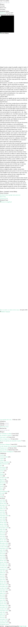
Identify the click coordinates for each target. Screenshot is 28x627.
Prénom (2, 423)
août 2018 (2, 550)
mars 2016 (2, 600)
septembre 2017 (4, 569)
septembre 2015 (4, 610)
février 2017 (3, 581)
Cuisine (2, 458)
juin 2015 (2, 616)
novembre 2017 (4, 565)
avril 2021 (2, 512)
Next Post (3, 196)
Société (2, 486)
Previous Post (4, 198)
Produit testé (3, 477)
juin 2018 (2, 553)
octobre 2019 (3, 526)
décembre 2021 (4, 505)
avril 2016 (2, 598)
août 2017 (2, 571)
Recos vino (3, 7)
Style (1, 489)
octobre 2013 (3, 621)
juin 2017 (2, 574)
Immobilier (3, 469)
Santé (1, 484)
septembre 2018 (4, 548)
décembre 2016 (4, 584)
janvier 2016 (3, 603)
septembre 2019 (4, 527)
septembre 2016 (4, 590)
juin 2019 (2, 533)
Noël (1, 476)
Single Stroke (22, 626)
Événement (3, 467)
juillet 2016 (3, 593)
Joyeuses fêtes (3, 450)
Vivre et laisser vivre (5, 439)
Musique (2, 474)
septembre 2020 (4, 515)
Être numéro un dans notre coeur (10, 310)
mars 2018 (2, 559)
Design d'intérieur (4, 462)
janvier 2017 (3, 583)
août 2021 (2, 507)
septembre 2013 (4, 622)
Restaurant (3, 483)
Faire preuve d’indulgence (6, 451)
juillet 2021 (3, 508)
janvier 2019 (3, 541)
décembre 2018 (4, 543)
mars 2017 (2, 579)
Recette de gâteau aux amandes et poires (10, 441)
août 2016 (2, 591)
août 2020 (2, 517)
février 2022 (3, 503)
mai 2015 (2, 617)
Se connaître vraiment (6, 435)
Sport (1, 488)
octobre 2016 (3, 588)
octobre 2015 (3, 609)
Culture (2, 460)
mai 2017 (2, 576)
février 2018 (3, 560)
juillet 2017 (3, 572)
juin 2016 (2, 595)
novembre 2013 (4, 619)
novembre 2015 (4, 607)
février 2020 (3, 522)
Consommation (4, 457)
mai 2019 (2, 534)
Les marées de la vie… (6, 419)
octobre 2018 (3, 546)
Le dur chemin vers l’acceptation (8, 446)
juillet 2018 (3, 552)
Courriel (2, 425)
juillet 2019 (3, 531)
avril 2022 (2, 500)
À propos (2, 9)
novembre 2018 (4, 545)
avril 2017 (2, 578)
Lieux (1, 472)
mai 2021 (2, 510)
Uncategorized (4, 491)
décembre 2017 (4, 564)
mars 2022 (2, 502)
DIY (1, 465)
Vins (1, 495)
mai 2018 (2, 555)
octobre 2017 (3, 567)
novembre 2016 (4, 586)
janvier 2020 (3, 524)
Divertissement (4, 464)
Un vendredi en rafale (5, 433)
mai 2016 (2, 597)
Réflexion (2, 13)
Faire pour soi (3, 437)
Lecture (2, 470)
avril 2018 (2, 557)
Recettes (2, 479)
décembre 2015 (4, 605)
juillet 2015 (3, 614)
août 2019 (2, 529)
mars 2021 (2, 514)
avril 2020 (2, 519)
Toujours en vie (4, 448)
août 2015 (2, 612)
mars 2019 (2, 538)
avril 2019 (2, 536)
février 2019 (3, 540)
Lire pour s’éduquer (5, 444)
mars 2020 (2, 521)
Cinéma (2, 455)
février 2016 (3, 602)
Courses (2, 6)
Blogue (2, 4)
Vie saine (2, 493)
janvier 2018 (3, 562)
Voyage (2, 496)
